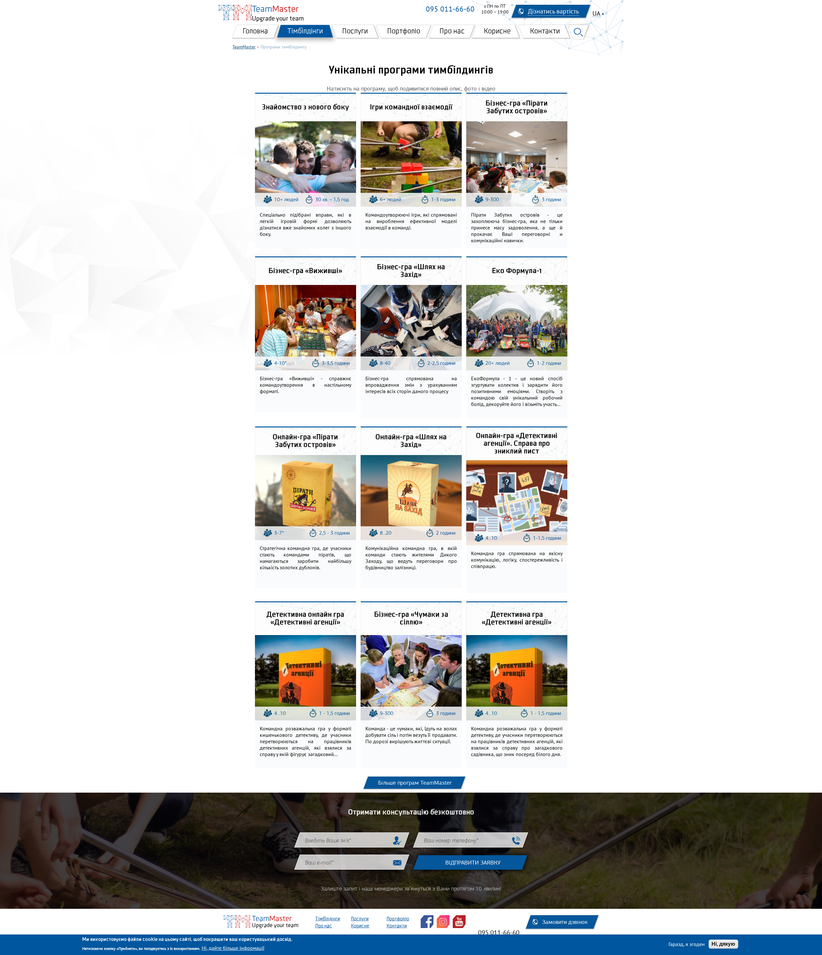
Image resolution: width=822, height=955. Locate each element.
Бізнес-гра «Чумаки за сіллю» (411, 618)
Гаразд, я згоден (687, 944)
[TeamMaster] (235, 12)
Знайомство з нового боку (305, 107)
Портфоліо (403, 31)
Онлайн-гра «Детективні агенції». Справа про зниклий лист (516, 443)
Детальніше (307, 161)
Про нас (452, 31)
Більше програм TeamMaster (414, 782)
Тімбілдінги (305, 31)
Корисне (497, 31)
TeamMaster (244, 47)
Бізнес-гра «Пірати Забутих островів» (516, 107)
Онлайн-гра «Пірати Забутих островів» (305, 441)
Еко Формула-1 (517, 271)
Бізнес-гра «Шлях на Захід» (411, 271)
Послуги (355, 31)
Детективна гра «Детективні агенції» (517, 618)
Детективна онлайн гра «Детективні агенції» (305, 618)
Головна (255, 31)
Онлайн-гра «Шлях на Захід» (411, 441)
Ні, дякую (723, 944)
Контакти (545, 31)
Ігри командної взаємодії (411, 107)
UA (596, 13)
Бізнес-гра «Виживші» (305, 271)
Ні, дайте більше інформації (233, 948)
